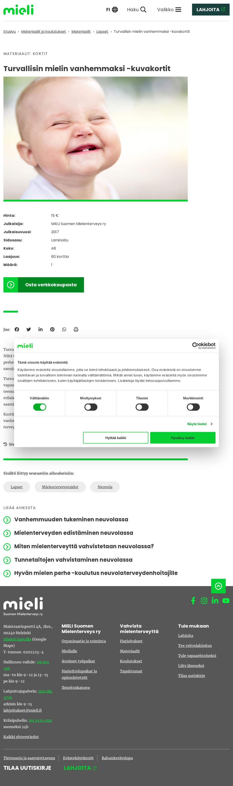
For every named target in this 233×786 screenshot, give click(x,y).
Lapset (17, 487)
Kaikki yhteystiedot (21, 736)
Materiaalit (130, 651)
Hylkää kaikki (115, 438)
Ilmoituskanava (76, 687)
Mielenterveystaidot (60, 487)
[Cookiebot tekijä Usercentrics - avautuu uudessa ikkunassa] (195, 345)
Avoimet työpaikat (78, 661)
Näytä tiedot (197, 424)
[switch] (90, 407)
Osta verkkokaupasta (51, 285)
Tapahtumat (131, 671)
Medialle (69, 651)
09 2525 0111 (40, 720)
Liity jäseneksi (191, 665)
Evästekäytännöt (78, 758)
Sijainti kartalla (17, 639)
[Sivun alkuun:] (218, 586)
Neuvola (105, 487)
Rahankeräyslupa (117, 758)
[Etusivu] (21, 10)
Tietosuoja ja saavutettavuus (29, 758)
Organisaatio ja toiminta (84, 641)
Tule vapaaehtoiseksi (197, 655)
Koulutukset (131, 661)
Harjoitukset (131, 641)
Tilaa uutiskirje (191, 675)
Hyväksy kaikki (183, 438)
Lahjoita (185, 635)
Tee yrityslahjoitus (195, 645)
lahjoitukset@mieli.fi (22, 710)
